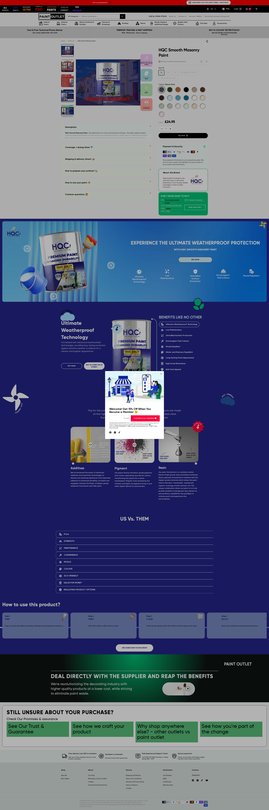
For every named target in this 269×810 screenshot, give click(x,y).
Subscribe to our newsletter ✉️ (145, 418)
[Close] (161, 374)
